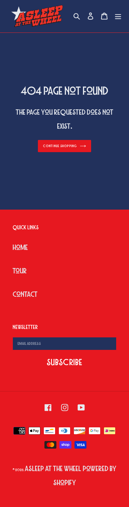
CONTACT (25, 294)
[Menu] (118, 16)
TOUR (20, 271)
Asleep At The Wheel (53, 469)
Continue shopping (60, 146)
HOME (20, 247)
